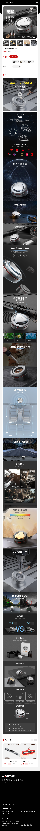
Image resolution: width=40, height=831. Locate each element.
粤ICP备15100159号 (8, 804)
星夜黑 (24, 61)
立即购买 (13, 56)
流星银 (17, 61)
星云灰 (32, 61)
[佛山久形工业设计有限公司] (7, 2)
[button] (35, 740)
